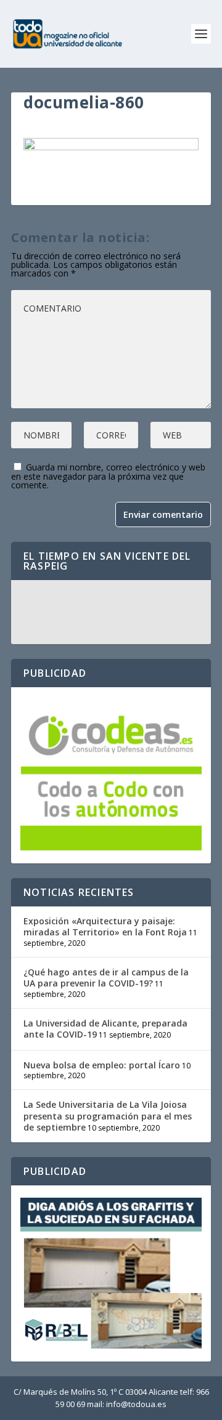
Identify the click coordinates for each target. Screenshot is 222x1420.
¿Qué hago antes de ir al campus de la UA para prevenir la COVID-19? (106, 977)
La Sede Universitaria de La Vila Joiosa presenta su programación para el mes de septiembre (107, 1115)
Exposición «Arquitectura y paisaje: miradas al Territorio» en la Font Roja (105, 926)
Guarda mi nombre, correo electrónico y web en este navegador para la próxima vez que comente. (108, 476)
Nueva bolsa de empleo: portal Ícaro (101, 1065)
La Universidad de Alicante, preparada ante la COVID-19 (105, 1028)
